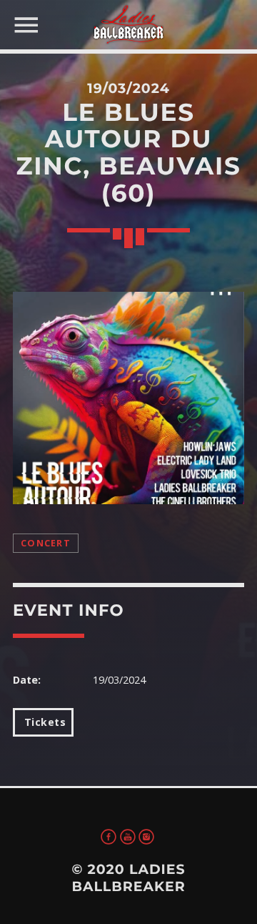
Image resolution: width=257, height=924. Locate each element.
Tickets (43, 722)
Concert (46, 543)
